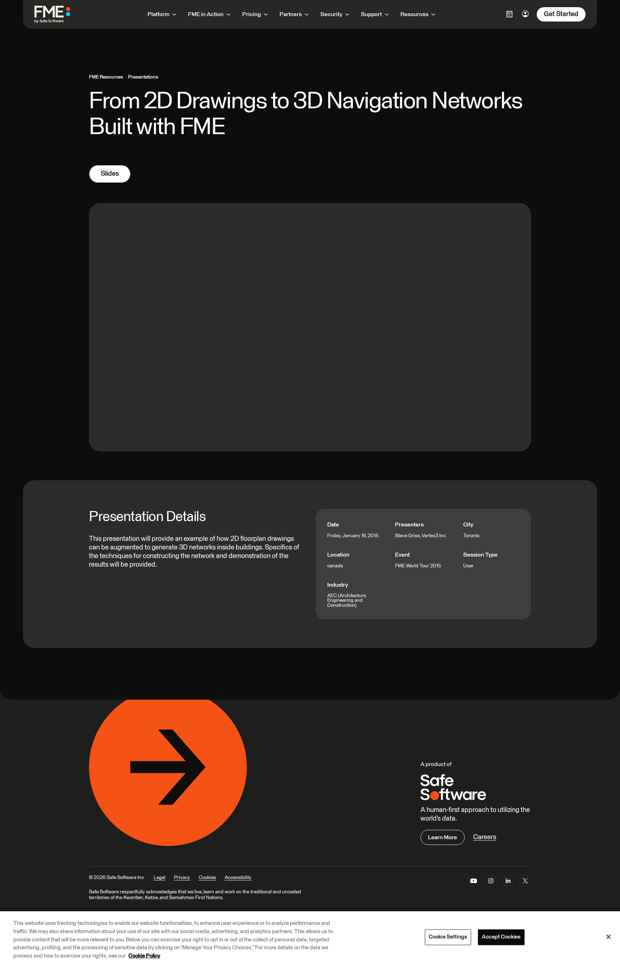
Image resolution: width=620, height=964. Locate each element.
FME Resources (106, 77)
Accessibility (238, 877)
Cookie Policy (144, 955)
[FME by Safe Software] (59, 14)
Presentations (143, 77)
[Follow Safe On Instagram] (491, 882)
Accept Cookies (501, 937)
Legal (159, 877)
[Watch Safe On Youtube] (473, 882)
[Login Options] (509, 14)
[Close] (608, 937)
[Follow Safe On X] (525, 882)
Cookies (207, 877)
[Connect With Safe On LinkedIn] (508, 882)
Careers (484, 837)
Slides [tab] (110, 173)
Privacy (182, 877)
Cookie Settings (448, 937)
